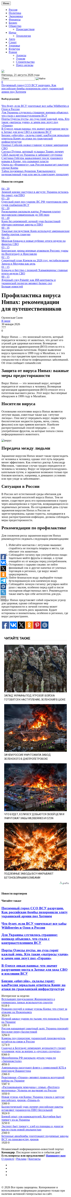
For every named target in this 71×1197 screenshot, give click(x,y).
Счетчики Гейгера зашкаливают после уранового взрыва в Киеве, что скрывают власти (32, 160)
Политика (15, 12)
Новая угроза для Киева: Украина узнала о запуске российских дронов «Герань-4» (32, 1098)
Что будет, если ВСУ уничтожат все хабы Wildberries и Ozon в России (33, 925)
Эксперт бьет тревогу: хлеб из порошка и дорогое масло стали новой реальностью (32, 1128)
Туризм (20, 58)
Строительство (25, 61)
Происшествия (25, 29)
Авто (12, 39)
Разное (13, 52)
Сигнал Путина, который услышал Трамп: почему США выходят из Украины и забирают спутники (32, 153)
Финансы (15, 19)
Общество (15, 26)
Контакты (34, 1158)
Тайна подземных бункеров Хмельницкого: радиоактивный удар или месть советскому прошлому (35, 173)
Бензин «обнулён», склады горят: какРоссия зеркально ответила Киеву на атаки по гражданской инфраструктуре (35, 138)
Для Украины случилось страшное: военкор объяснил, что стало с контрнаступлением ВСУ (35, 114)
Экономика (16, 16)
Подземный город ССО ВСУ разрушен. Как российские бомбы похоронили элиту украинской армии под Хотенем (32, 88)
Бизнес (13, 22)
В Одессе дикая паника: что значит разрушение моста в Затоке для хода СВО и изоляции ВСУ (34, 130)
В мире (5, 320)
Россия (13, 9)
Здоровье (14, 45)
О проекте (7, 1158)
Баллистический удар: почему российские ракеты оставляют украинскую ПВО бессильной (32, 1108)
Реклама (21, 1158)
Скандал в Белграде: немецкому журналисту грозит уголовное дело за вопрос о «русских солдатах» (33, 1049)
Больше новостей (12, 286)
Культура (14, 48)
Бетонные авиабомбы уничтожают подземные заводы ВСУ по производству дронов (34, 1138)
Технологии (23, 35)
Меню (6, 3)
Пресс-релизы (24, 65)
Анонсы (21, 55)
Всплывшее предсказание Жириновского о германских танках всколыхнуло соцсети (28, 1001)
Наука (12, 32)
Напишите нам (56, 1155)
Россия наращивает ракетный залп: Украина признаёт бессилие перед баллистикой (34, 1030)
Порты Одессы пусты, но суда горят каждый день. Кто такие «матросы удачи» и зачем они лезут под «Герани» (35, 122)
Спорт (13, 42)
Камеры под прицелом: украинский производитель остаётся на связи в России (33, 1040)
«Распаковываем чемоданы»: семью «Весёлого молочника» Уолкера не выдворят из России (30, 1089)
